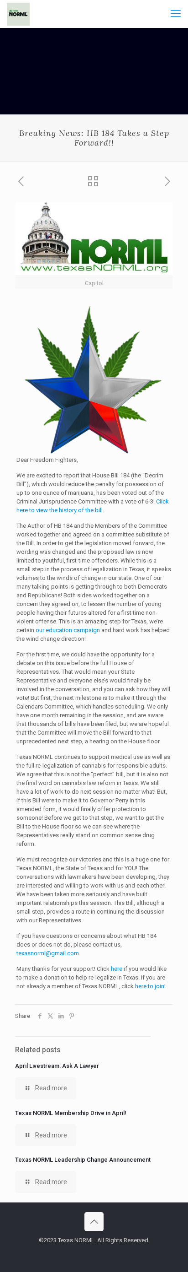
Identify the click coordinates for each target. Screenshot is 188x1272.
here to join (149, 986)
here (116, 968)
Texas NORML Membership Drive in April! (70, 1113)
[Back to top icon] (94, 1221)
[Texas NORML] (18, 13)
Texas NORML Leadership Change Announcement (83, 1159)
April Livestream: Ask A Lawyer (57, 1065)
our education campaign (68, 630)
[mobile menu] (175, 14)
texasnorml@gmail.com (47, 953)
